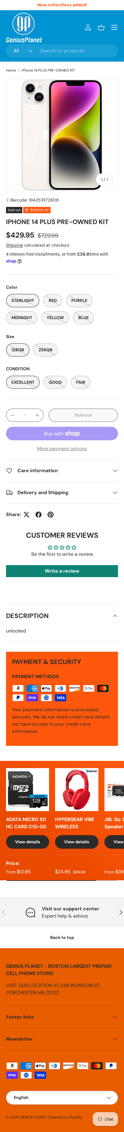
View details (27, 841)
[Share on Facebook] (39, 515)
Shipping (14, 245)
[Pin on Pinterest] (51, 515)
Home (11, 70)
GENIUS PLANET (33, 1117)
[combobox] (62, 50)
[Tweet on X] (26, 515)
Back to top (62, 937)
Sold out (83, 415)
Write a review (62, 571)
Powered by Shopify (65, 1117)
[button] (101, 27)
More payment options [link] (62, 448)
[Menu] (114, 27)
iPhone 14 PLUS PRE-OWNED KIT (48, 70)
